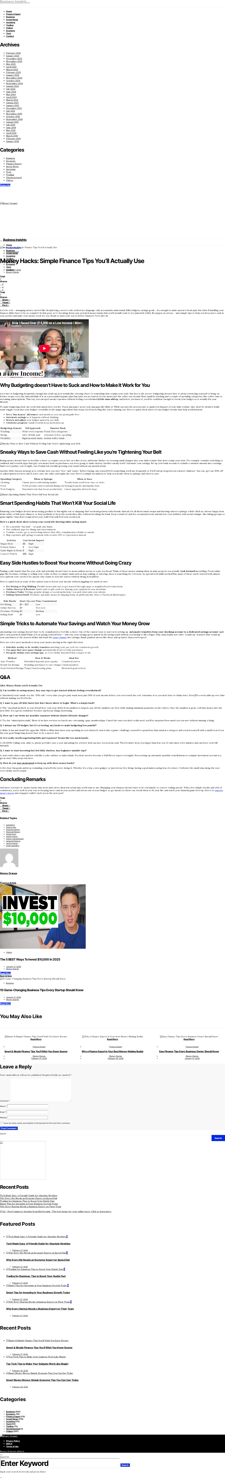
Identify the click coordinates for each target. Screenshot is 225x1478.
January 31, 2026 (192, 1058)
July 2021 (10, 111)
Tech (8, 33)
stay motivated (25, 763)
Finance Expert (13, 14)
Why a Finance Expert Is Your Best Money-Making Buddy (112, 1051)
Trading (9, 25)
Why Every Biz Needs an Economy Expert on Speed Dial (28, 1198)
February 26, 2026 (115, 1058)
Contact (10, 36)
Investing (10, 22)
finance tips (11, 827)
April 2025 (11, 66)
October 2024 (13, 80)
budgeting (10, 825)
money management (15, 839)
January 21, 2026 (13, 270)
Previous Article (8, 883)
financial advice (13, 829)
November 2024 (14, 77)
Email (3, 1112)
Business (10, 17)
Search (3, 1133)
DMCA (9, 1443)
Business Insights (14, 240)
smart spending (12, 845)
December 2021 (14, 108)
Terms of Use (12, 1446)
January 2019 (12, 141)
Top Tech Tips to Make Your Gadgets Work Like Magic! (37, 1363)
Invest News (12, 19)
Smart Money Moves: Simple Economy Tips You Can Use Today (42, 1380)
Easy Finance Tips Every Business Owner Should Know (189, 1051)
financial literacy (13, 832)
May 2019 (10, 130)
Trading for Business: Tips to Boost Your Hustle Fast (27, 1201)
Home (9, 11)
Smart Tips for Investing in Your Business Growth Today (29, 1203)
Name (3, 1106)
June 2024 (11, 91)
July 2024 (10, 89)
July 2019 (10, 124)
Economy (10, 30)
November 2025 (14, 61)
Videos (9, 28)
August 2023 (12, 102)
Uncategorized (14, 177)
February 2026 (13, 53)
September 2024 (14, 83)
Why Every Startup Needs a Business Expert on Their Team (30, 1206)
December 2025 (14, 58)
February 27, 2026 (39, 1058)
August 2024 (12, 86)
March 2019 (12, 135)
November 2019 (14, 113)
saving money (12, 843)
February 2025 (13, 72)
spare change (60, 637)
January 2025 (12, 75)
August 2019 (12, 122)
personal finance (13, 841)
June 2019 (11, 127)
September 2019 (14, 119)
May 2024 (11, 94)
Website (3, 1117)
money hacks (12, 836)
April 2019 (11, 133)
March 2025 (12, 69)
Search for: (4, 1457)
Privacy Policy (13, 1441)
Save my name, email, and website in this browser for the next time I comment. (37, 1123)
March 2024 (12, 100)
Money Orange (12, 272)
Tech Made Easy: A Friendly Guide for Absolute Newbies (28, 1195)
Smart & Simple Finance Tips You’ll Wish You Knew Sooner (36, 1051)
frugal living (11, 834)
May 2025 (11, 64)
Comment (5, 1101)
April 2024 (11, 97)
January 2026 (12, 55)
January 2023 (12, 105)
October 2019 (13, 116)
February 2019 (13, 138)
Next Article (6, 976)
